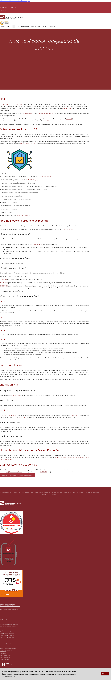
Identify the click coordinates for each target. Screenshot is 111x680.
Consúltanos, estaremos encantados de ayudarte (17, 475)
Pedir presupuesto (23, 26)
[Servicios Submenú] (14, 26)
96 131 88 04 (4, 11)
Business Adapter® (27, 114)
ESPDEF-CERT (4, 286)
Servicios (10, 26)
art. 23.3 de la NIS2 (37, 244)
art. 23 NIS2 (16, 395)
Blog (44, 26)
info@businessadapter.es (8, 7)
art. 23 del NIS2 (69, 229)
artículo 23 (45, 121)
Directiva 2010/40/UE (44, 176)
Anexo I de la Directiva (24, 215)
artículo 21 (69, 119)
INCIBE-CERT (4, 283)
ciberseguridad (67, 108)
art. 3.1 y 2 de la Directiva (27, 144)
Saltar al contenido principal (8, 1)
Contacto (51, 26)
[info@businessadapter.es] (20, 3)
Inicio (3, 26)
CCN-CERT (3, 279)
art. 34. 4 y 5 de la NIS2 (10, 416)
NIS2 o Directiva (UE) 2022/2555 (12, 104)
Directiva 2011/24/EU (31, 180)
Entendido (104, 674)
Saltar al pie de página (23, 1)
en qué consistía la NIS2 (46, 114)
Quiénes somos (36, 26)
